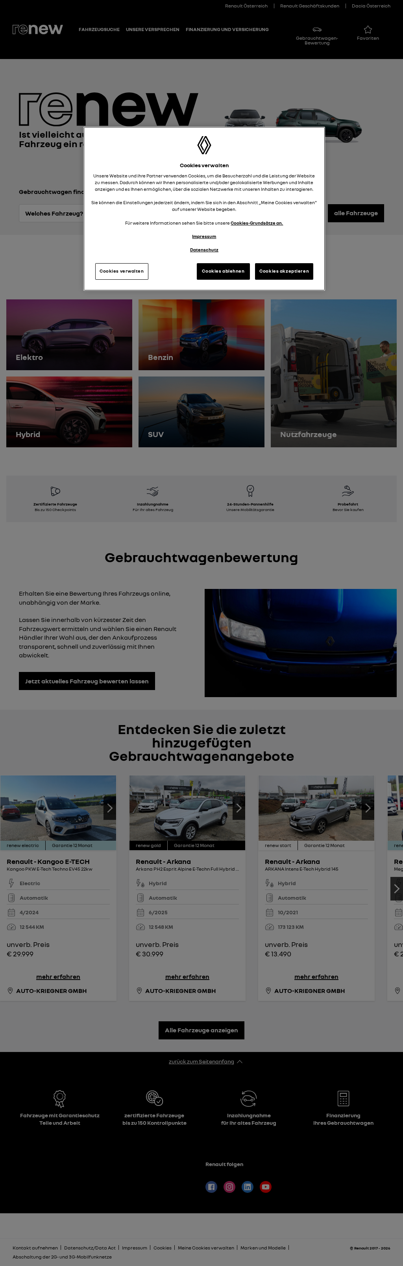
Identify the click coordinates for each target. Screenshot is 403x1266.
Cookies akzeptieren (284, 271)
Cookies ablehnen (223, 271)
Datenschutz (204, 250)
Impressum (204, 236)
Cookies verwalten (122, 271)
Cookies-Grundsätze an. (257, 223)
